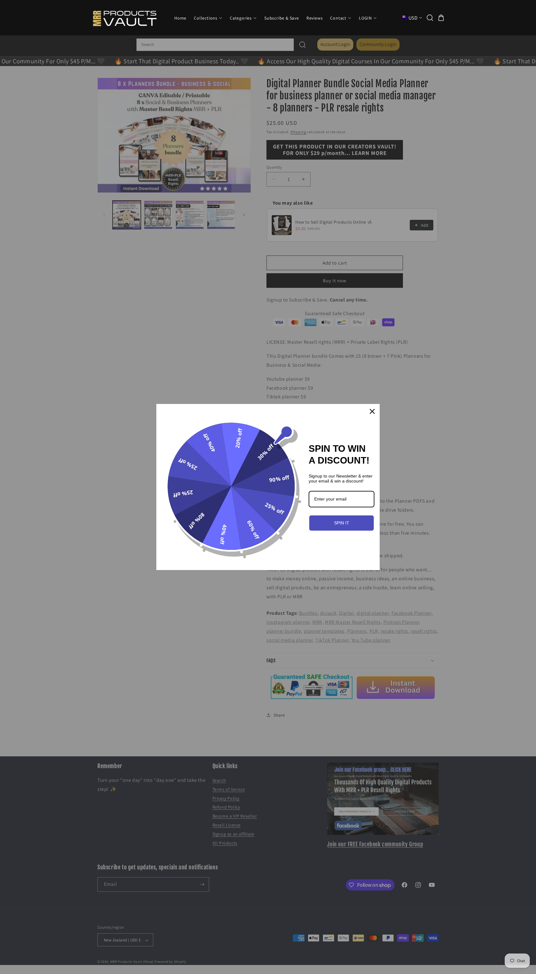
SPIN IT (341, 522)
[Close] (372, 411)
